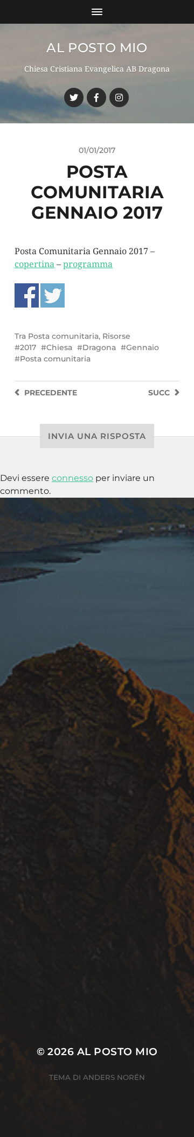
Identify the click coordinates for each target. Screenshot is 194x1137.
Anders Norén (114, 1077)
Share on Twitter (52, 295)
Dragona (99, 347)
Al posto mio (96, 47)
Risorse (116, 336)
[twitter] (74, 97)
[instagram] (119, 97)
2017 (28, 347)
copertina (34, 264)
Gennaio (142, 347)
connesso (72, 478)
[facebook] (96, 97)
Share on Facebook (27, 295)
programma (88, 264)
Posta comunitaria (63, 336)
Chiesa (59, 347)
